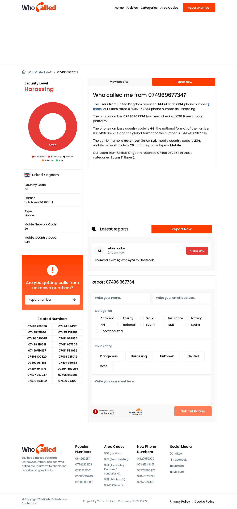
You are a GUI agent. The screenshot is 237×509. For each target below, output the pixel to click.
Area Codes (169, 7)
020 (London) (113, 453)
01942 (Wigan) (113, 485)
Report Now (184, 82)
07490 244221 (67, 381)
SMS (171, 324)
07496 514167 (37, 351)
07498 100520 (37, 357)
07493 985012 (67, 357)
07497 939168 (68, 363)
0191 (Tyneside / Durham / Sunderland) (114, 469)
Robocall (129, 324)
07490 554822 (37, 381)
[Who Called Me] (39, 7)
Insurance (175, 318)
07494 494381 (67, 326)
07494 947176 (37, 369)
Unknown (167, 356)
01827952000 (145, 459)
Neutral (193, 356)
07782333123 (83, 465)
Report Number (199, 7)
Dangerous (109, 356)
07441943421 (145, 465)
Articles (132, 7)
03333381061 (83, 470)
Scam (150, 324)
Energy (128, 318)
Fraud (150, 318)
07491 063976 (67, 338)
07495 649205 (68, 375)
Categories (149, 7)
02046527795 (146, 476)
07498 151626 (37, 332)
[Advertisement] (116, 39)
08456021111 (82, 459)
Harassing (139, 356)
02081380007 (83, 482)
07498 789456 (37, 326)
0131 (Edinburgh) (114, 479)
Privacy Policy (180, 501)
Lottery (196, 318)
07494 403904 (68, 369)
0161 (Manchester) (116, 459)
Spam (195, 324)
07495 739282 (67, 332)
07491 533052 (67, 351)
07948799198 (145, 482)
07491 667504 (67, 345)
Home (119, 7)
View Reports (119, 82)
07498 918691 (37, 345)
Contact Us (29, 503)
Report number (40, 299)
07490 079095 (37, 338)
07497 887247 (37, 375)
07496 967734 (68, 72)
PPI (102, 324)
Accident (107, 318)
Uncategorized (111, 331)
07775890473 (146, 470)
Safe (103, 366)
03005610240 (84, 476)
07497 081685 (37, 363)
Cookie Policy (204, 501)
